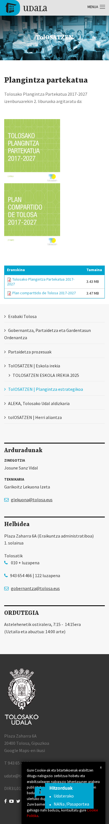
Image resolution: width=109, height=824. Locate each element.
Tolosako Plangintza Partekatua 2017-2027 (40, 281)
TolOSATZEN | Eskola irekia (34, 365)
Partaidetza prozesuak (29, 352)
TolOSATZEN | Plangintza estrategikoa (45, 389)
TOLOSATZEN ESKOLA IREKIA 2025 (46, 375)
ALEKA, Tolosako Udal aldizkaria (39, 403)
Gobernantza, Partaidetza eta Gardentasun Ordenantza (47, 333)
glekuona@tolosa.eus (32, 499)
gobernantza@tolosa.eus (35, 588)
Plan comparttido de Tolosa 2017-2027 (44, 292)
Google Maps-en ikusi (24, 750)
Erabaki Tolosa (22, 316)
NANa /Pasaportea (71, 804)
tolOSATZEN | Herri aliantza (35, 417)
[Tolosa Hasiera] (25, 7)
